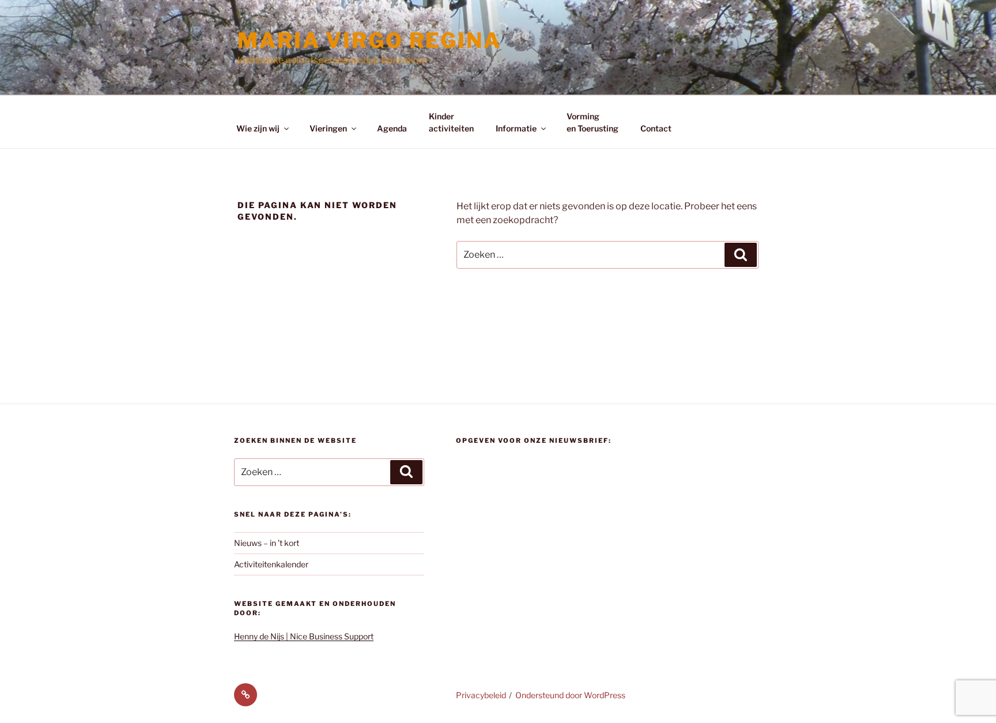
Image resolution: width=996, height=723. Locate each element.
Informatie (516, 128)
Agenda (392, 128)
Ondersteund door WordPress (570, 695)
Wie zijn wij (258, 128)
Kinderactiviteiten (451, 122)
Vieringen (328, 128)
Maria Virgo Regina (369, 40)
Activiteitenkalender (271, 564)
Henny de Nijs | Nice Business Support (303, 636)
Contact (655, 128)
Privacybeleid (481, 695)
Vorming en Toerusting (592, 122)
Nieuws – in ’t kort (266, 543)
